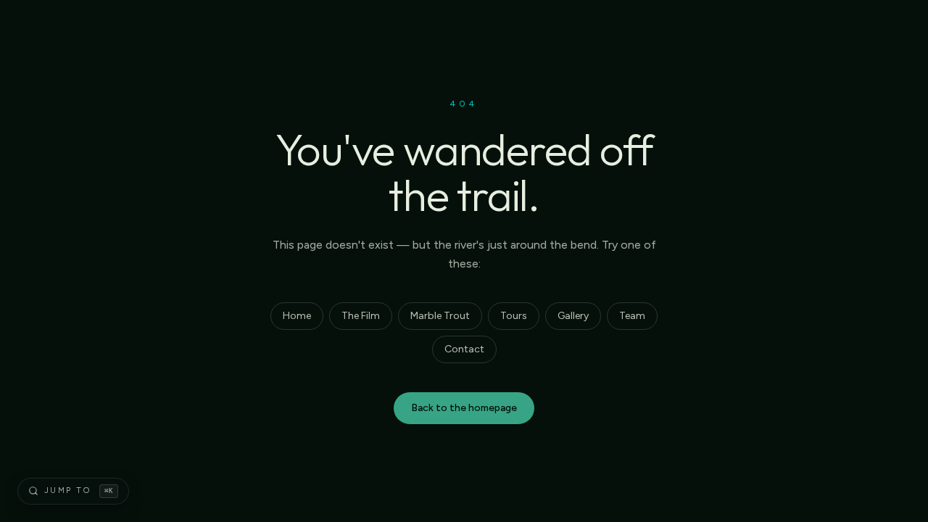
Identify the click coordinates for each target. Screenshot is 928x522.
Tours (513, 316)
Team (632, 316)
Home (297, 316)
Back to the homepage (464, 408)
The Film (360, 316)
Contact (464, 349)
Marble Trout (440, 316)
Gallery (573, 316)
